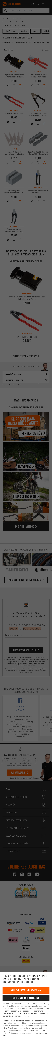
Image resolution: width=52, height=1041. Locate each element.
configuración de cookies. (18, 982)
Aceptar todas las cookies (24, 990)
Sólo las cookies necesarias (25, 998)
